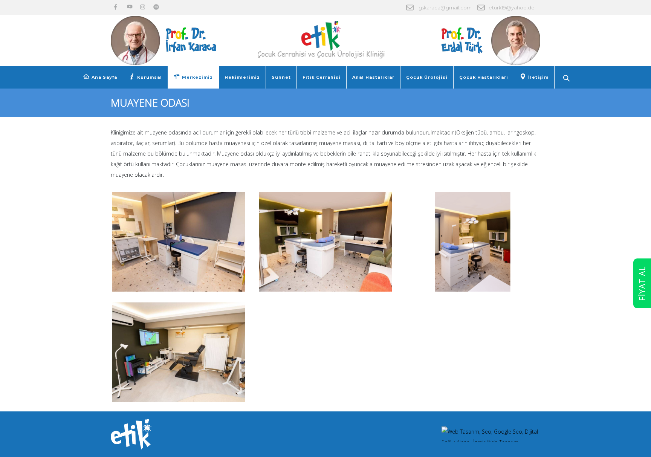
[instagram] (143, 7)
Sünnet (281, 77)
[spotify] (156, 7)
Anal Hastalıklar (373, 77)
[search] (567, 79)
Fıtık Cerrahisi (322, 77)
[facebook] (116, 7)
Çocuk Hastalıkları (483, 77)
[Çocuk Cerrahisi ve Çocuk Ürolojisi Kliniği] (325, 36)
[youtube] (130, 7)
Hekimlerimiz (242, 77)
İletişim (538, 77)
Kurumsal (149, 77)
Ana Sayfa (104, 77)
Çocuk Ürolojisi (427, 77)
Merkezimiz (197, 77)
